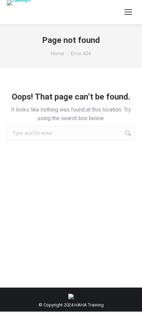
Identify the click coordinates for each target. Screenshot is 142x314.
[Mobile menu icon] (128, 12)
